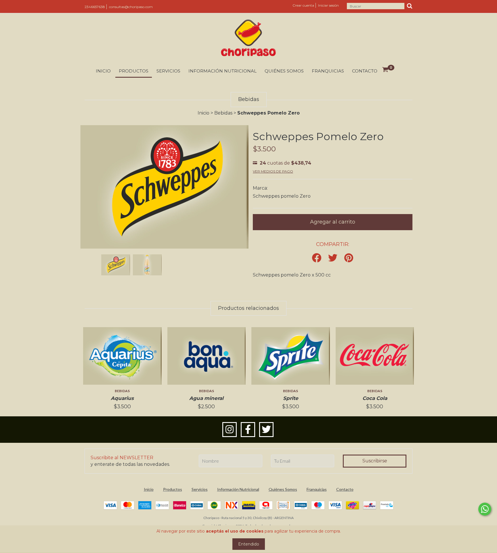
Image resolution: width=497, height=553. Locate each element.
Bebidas (223, 113)
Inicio (103, 71)
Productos (133, 71)
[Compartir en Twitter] (332, 258)
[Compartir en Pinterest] (348, 258)
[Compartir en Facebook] (316, 258)
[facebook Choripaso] (248, 429)
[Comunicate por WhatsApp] (484, 509)
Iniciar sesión (328, 5)
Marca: (260, 188)
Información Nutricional (222, 71)
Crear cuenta (303, 5)
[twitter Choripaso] (266, 429)
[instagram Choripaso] (229, 429)
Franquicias (328, 71)
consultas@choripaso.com (131, 7)
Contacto (364, 71)
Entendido (248, 544)
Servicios (168, 71)
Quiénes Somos (284, 71)
